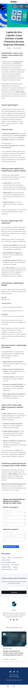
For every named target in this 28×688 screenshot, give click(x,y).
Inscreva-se (14, 592)
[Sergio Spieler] (4, 634)
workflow (15, 567)
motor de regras (15, 564)
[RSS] (17, 671)
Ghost (17, 676)
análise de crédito (5, 560)
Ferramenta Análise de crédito (8, 562)
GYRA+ (14, 610)
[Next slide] (26, 646)
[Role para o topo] (20, 686)
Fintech (15, 569)
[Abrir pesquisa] (26, 2)
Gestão (9, 557)
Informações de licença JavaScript (14, 680)
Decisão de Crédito (17, 557)
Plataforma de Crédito (6, 569)
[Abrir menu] (2, 2)
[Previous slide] (1, 646)
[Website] (10, 620)
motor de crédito (5, 564)
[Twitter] (14, 686)
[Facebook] (8, 686)
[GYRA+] (14, 604)
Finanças (9, 48)
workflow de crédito (6, 567)
